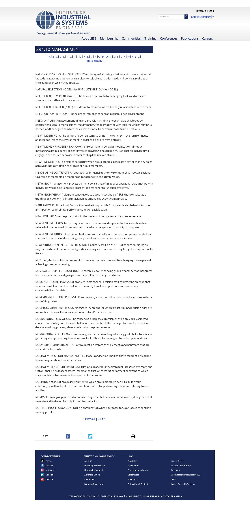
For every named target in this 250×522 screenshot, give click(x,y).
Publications (190, 38)
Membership (109, 38)
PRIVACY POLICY (91, 496)
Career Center (177, 461)
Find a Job (89, 470)
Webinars (175, 470)
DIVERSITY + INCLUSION (112, 496)
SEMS (173, 479)
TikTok (49, 461)
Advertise (88, 474)
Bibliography (94, 60)
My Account (201, 11)
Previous (90, 419)
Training (150, 38)
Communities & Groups (138, 470)
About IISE (89, 38)
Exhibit (97, 474)
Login (211, 11)
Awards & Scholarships (181, 465)
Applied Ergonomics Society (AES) (186, 474)
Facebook (50, 465)
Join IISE (88, 461)
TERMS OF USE (75, 496)
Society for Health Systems (183, 484)
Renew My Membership (94, 465)
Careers (207, 38)
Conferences (168, 38)
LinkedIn (49, 474)
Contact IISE (89, 479)
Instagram (50, 470)
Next (100, 419)
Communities (131, 38)
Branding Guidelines (93, 484)
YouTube (49, 479)
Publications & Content (138, 484)
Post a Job (98, 470)
